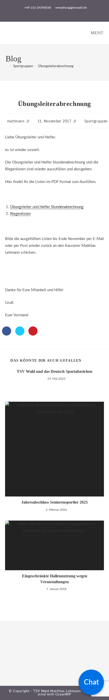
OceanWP (63, 694)
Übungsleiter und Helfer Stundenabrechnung (46, 207)
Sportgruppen (96, 121)
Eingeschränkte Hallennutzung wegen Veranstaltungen (54, 579)
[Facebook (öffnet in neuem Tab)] (49, 13)
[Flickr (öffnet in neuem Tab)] (60, 13)
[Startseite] (7, 66)
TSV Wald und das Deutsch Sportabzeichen (54, 371)
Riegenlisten (20, 214)
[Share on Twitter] (19, 334)
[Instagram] (10, 666)
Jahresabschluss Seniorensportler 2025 (54, 502)
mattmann (16, 121)
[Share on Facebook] (6, 334)
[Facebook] (10, 656)
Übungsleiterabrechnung (56, 66)
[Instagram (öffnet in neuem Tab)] (55, 13)
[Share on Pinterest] (33, 334)
